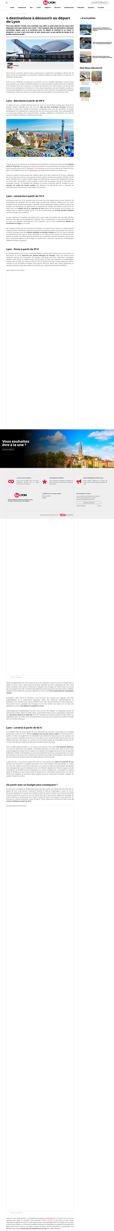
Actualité (101, 7)
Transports (18, 13)
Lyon (51, 2)
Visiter (12, 7)
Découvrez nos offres (88, 502)
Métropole (81, 7)
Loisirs (39, 7)
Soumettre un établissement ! (99, 2)
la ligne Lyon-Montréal (45, 1218)
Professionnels (69, 7)
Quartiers (91, 7)
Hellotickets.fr (33, 170)
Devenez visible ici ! (8, 449)
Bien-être (57, 7)
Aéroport (24, 13)
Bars (31, 7)
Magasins (48, 7)
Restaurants (22, 7)
